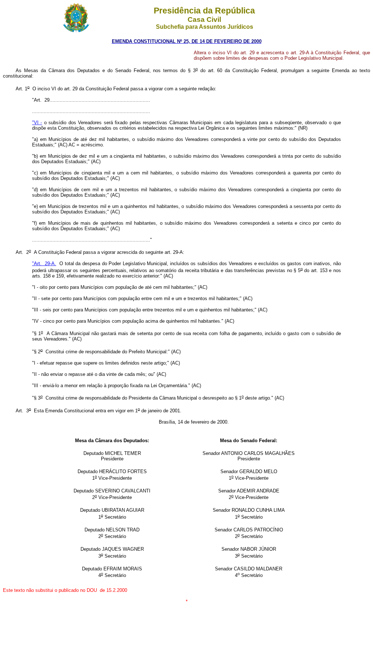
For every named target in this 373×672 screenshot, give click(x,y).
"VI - (37, 122)
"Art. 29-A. (44, 263)
